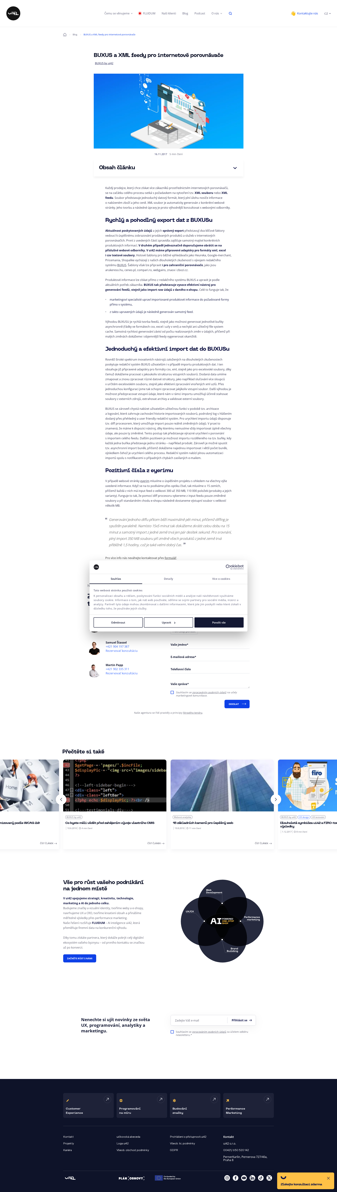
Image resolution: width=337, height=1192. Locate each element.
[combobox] (327, 13)
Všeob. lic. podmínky (182, 1143)
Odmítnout (118, 622)
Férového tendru (192, 712)
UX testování (318, 817)
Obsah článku (117, 168)
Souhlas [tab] (116, 578)
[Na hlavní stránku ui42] (13, 13)
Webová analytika (182, 817)
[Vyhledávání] (230, 13)
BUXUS (121, 265)
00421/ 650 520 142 (236, 1150)
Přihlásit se (239, 1020)
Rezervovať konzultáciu (122, 651)
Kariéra (67, 1150)
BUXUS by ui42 (104, 63)
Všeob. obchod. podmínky (133, 1150)
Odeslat (234, 704)
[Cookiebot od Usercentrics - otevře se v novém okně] (228, 567)
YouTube (244, 1178)
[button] (118, 13)
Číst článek (46, 843)
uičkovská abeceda (128, 1136)
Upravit (166, 622)
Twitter (269, 1178)
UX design (304, 817)
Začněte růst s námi (79, 958)
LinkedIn (252, 1178)
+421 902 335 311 (117, 669)
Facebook (235, 1178)
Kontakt (68, 1136)
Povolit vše (219, 622)
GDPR (174, 1150)
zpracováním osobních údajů (209, 692)
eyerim (144, 481)
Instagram (227, 1178)
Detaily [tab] (168, 578)
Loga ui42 (123, 1143)
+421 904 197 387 (117, 646)
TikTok (261, 1178)
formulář (170, 558)
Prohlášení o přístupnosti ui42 (188, 1136)
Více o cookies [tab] (221, 578)
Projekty (68, 1143)
